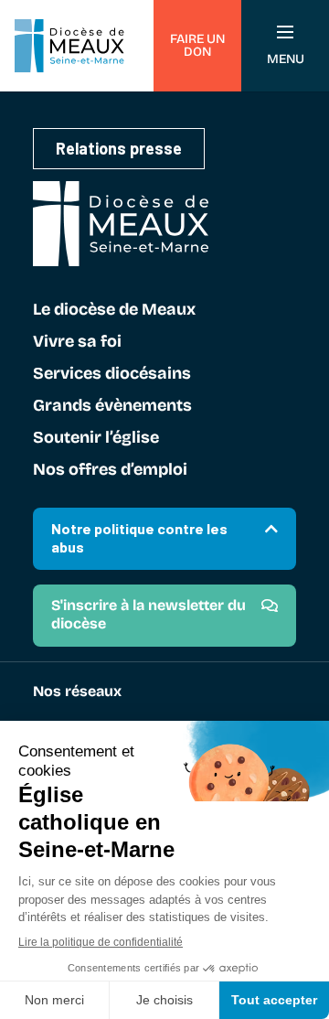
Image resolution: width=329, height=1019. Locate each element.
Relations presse (119, 148)
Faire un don (197, 45)
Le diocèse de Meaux (114, 310)
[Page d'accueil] (69, 45)
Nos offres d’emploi (110, 470)
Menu (285, 59)
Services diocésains (112, 374)
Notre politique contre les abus (139, 537)
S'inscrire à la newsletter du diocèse (148, 614)
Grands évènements (112, 406)
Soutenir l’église (96, 438)
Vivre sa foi (77, 342)
